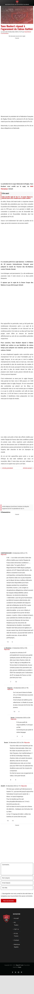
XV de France (16, 935)
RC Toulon (16, 924)
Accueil (16, 918)
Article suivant (27, 468)
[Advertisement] (17, 57)
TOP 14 (16, 929)
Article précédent (7, 468)
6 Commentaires (4, 33)
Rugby (19, 967)
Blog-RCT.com (19, 965)
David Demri (27, 32)
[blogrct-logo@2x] (17, 1)
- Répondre (27, 742)
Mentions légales (17, 946)
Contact (16, 940)
